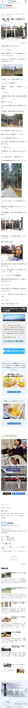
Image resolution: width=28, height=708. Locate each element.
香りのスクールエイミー (13, 515)
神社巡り (23, 513)
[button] (25, 349)
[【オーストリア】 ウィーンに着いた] (14, 452)
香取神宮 (21, 515)
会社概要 (7, 701)
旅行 (9, 513)
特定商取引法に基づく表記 (21, 703)
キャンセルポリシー (7, 703)
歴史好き (18, 513)
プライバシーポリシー (21, 701)
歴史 (13, 513)
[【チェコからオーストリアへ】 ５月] (14, 478)
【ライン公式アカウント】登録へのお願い (13, 341)
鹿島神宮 (4, 517)
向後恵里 (4, 513)
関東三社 (4, 515)
